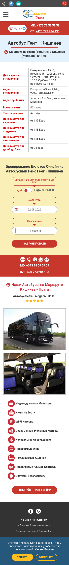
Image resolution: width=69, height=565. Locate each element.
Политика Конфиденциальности (35, 525)
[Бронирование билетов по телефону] (17, 28)
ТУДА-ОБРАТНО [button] (44, 190)
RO (64, 3)
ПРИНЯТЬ (22, 557)
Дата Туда (34, 199)
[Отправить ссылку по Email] (18, 3)
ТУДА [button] (18, 190)
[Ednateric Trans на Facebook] (30, 511)
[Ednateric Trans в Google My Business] (38, 511)
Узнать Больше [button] (44, 549)
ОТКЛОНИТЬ (46, 557)
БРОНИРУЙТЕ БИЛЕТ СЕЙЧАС (34, 490)
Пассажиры (34, 221)
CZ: (44, 31)
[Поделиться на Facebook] (11, 3)
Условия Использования (35, 520)
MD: (44, 25)
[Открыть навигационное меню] (6, 14)
